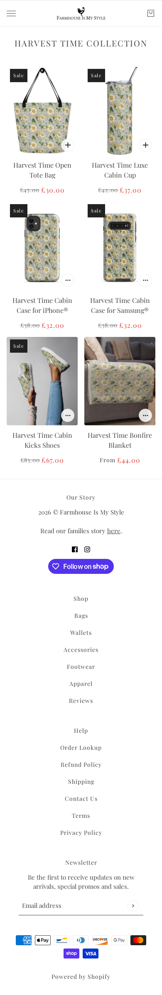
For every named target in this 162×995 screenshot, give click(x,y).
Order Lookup (81, 747)
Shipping (81, 781)
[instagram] (87, 549)
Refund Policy (81, 764)
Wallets (81, 633)
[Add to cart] (67, 145)
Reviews (81, 701)
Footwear (81, 667)
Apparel (81, 684)
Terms (81, 815)
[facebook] (75, 549)
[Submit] (132, 905)
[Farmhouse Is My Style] (81, 13)
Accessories (81, 650)
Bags (81, 615)
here (113, 531)
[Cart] (150, 13)
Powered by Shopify (81, 976)
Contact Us (81, 798)
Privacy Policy (81, 832)
